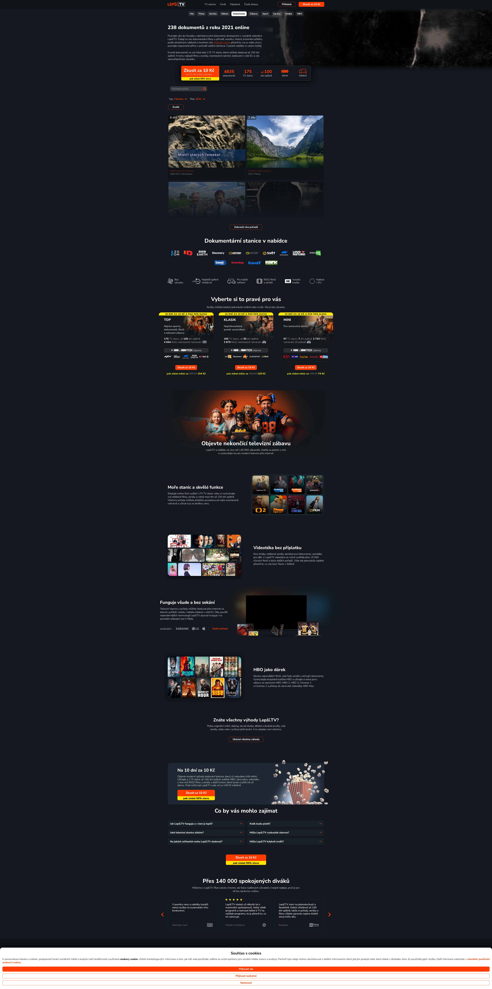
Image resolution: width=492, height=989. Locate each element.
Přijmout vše (246, 969)
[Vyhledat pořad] (204, 89)
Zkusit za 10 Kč (311, 4)
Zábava (254, 13)
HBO (299, 13)
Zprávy (276, 13)
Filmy (201, 13)
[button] (162, 914)
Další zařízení (220, 628)
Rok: (196, 99)
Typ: (176, 99)
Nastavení (246, 983)
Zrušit (175, 107)
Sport (265, 13)
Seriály (213, 13)
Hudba (288, 13)
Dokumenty (239, 13)
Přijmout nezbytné (246, 976)
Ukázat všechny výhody (246, 739)
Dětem (224, 13)
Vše (192, 13)
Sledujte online (222, 42)
